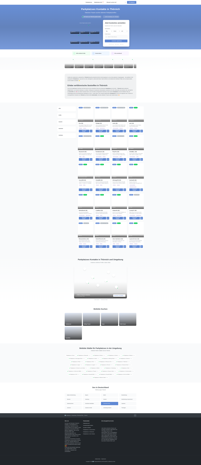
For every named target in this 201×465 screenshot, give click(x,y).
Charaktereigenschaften (88, 425)
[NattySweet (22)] (113, 275)
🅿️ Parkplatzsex (68, 415)
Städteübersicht (86, 423)
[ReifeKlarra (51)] (87, 282)
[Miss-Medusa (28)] (92, 277)
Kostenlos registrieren (117, 40)
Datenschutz (97, 458)
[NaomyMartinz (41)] (105, 280)
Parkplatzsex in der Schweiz (89, 433)
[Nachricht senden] (91, 131)
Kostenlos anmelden (118, 295)
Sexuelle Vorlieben (87, 427)
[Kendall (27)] (84, 268)
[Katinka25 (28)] (108, 272)
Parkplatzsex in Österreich (88, 431)
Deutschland (74, 415)
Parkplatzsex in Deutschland (89, 429)
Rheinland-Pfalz (80, 415)
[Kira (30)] (97, 285)
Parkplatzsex (89, 2)
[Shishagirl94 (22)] (116, 287)
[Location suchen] (125, 2)
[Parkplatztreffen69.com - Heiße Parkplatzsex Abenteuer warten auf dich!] (73, 2)
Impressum (103, 458)
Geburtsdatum (107, 28)
